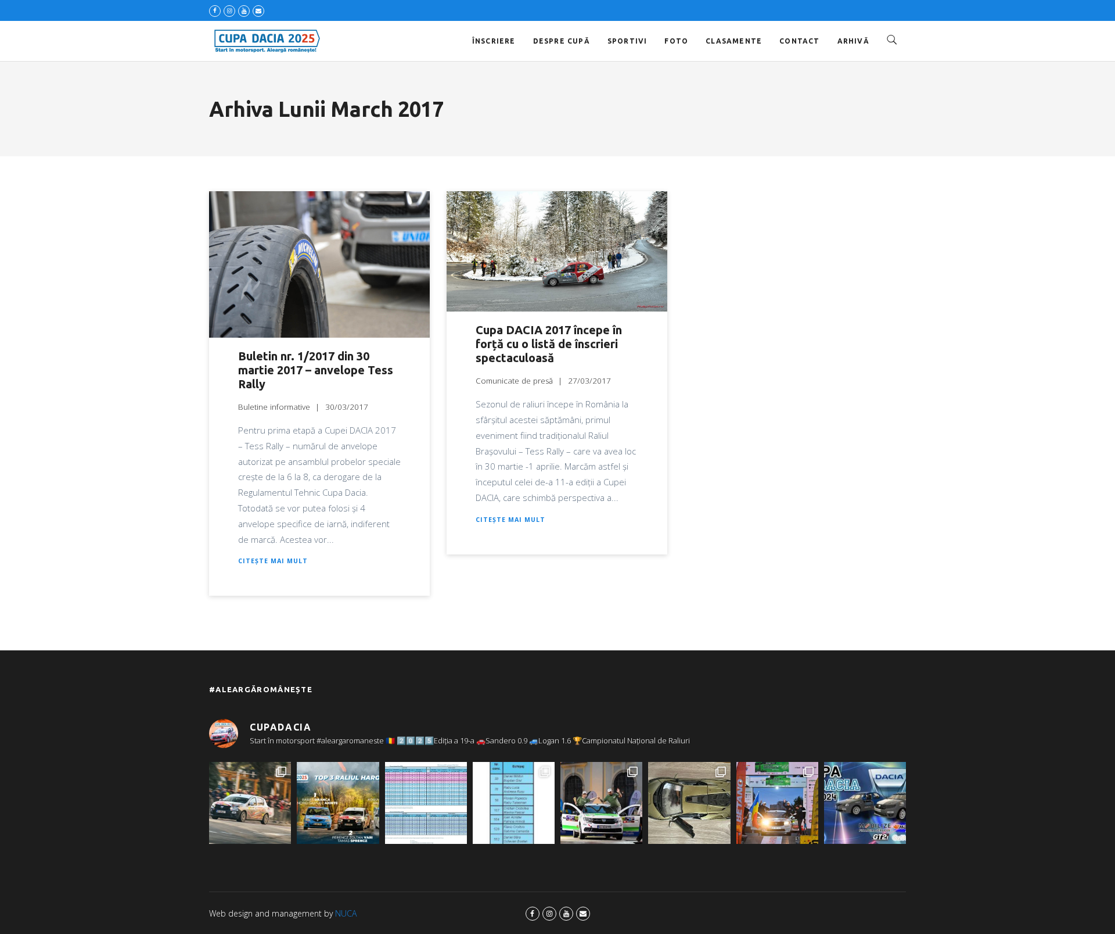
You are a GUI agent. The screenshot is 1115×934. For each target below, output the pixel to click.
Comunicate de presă (514, 380)
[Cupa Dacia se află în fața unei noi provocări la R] (514, 803)
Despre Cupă (561, 41)
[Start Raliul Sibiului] (601, 803)
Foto (676, 41)
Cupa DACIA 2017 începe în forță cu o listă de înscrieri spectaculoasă (549, 343)
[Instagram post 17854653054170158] (865, 803)
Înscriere (494, 41)
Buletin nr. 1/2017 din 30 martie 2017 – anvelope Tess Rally (315, 370)
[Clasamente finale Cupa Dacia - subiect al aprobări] (426, 803)
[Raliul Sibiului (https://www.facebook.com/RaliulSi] (689, 803)
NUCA (346, 913)
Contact (799, 41)
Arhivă (853, 41)
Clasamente (734, 41)
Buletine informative (274, 407)
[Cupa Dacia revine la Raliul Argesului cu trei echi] (777, 803)
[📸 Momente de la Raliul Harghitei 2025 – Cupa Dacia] (250, 803)
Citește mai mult (273, 561)
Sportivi (627, 41)
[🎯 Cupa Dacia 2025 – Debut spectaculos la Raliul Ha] (338, 803)
